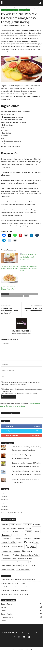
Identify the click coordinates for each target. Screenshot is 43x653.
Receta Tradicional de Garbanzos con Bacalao (16, 587)
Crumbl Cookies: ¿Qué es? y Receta (13, 583)
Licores (3, 621)
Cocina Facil (5, 528)
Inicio (2, 8)
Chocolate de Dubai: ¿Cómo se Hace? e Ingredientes (18, 579)
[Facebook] (14, 637)
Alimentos (5, 525)
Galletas (27, 535)
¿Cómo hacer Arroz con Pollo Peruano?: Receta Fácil (28, 268)
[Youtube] (29, 637)
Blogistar (4, 503)
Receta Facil (16, 551)
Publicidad (28, 650)
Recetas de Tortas (8, 562)
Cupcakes (36, 531)
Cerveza (18, 525)
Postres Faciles (17, 546)
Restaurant (33, 561)
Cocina (36, 525)
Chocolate (27, 525)
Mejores (37, 538)
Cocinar (13, 528)
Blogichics (4, 499)
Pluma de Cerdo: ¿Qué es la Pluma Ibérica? (33, 309)
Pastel (20, 542)
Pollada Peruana (7, 296)
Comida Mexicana (7, 617)
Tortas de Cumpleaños (23, 569)
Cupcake (28, 531)
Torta (25, 565)
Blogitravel (4, 509)
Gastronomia (6, 538)
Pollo (21, 10)
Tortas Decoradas (8, 569)
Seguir (38, 431)
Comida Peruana (12, 10)
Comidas (29, 528)
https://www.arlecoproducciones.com (21, 333)
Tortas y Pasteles (6, 614)
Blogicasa (4, 496)
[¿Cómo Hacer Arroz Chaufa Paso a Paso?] (9, 278)
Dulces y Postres (6, 604)
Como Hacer (6, 532)
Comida (21, 528)
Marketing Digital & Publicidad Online (13, 513)
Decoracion (6, 535)
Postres (5, 546)
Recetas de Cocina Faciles (29, 555)
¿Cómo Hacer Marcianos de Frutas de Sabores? (9, 310)
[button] (39, 3)
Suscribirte (36, 435)
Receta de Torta (6, 551)
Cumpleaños (18, 532)
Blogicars (4, 493)
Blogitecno (4, 506)
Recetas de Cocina (10, 555)
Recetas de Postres (25, 558)
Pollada (34, 294)
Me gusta (37, 426)
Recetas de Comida (9, 558)
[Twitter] (24, 637)
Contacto (20, 650)
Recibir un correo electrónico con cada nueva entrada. (20, 394)
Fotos (12, 294)
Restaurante (6, 565)
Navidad (12, 542)
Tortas (33, 565)
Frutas (20, 535)
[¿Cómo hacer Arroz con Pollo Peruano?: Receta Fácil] (28, 258)
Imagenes (18, 294)
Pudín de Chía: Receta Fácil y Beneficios (14, 590)
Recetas (27, 10)
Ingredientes (26, 294)
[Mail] (19, 637)
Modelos (4, 542)
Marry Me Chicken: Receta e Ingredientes (14, 594)
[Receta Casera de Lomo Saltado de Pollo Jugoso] (9, 258)
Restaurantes (17, 565)
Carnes (7, 8)
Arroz (12, 525)
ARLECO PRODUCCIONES (11, 25)
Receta (26, 296)
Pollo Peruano (18, 296)
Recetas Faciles (22, 562)
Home (13, 650)
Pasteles (28, 542)
